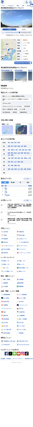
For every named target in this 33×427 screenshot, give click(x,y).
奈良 (22, 158)
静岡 (9, 153)
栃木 (26, 149)
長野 (22, 153)
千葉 (20, 149)
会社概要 (3, 358)
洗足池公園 (27, 106)
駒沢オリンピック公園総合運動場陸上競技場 (14, 96)
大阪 (9, 158)
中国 (4, 161)
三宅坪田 (7, 195)
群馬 (29, 149)
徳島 (12, 165)
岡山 (12, 161)
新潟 (25, 153)
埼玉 (16, 149)
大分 (19, 169)
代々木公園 (22, 109)
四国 (4, 165)
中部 (4, 154)
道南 (12, 142)
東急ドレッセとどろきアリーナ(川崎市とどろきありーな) (16, 100)
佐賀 (12, 169)
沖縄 (4, 172)
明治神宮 (15, 112)
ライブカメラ (10, 5)
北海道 (4, 142)
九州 (4, 169)
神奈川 (13, 149)
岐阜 (15, 153)
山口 (15, 161)
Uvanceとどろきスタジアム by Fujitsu (12, 106)
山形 (22, 146)
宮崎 (25, 169)
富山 (28, 153)
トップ (3, 5)
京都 (15, 158)
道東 (19, 142)
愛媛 (15, 165)
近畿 (4, 158)
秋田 (15, 146)
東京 (23, 5)
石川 (9, 155)
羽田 (6, 189)
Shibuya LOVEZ (7, 103)
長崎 (15, 169)
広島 (9, 161)
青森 (9, 146)
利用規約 (9, 358)
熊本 (22, 169)
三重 (29, 158)
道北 (15, 142)
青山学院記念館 (6, 112)
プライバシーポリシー (17, 358)
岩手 (12, 146)
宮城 (19, 146)
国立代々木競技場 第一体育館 (10, 109)
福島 (25, 146)
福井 (12, 155)
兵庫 (12, 158)
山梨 (19, 153)
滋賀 (19, 158)
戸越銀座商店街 (23, 112)
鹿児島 (29, 169)
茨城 (23, 149)
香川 (9, 165)
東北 (4, 146)
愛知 (12, 153)
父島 (6, 192)
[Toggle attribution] (3, 59)
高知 (19, 165)
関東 (18, 5)
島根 (19, 161)
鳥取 (22, 161)
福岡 (9, 169)
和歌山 (26, 158)
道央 (9, 142)
